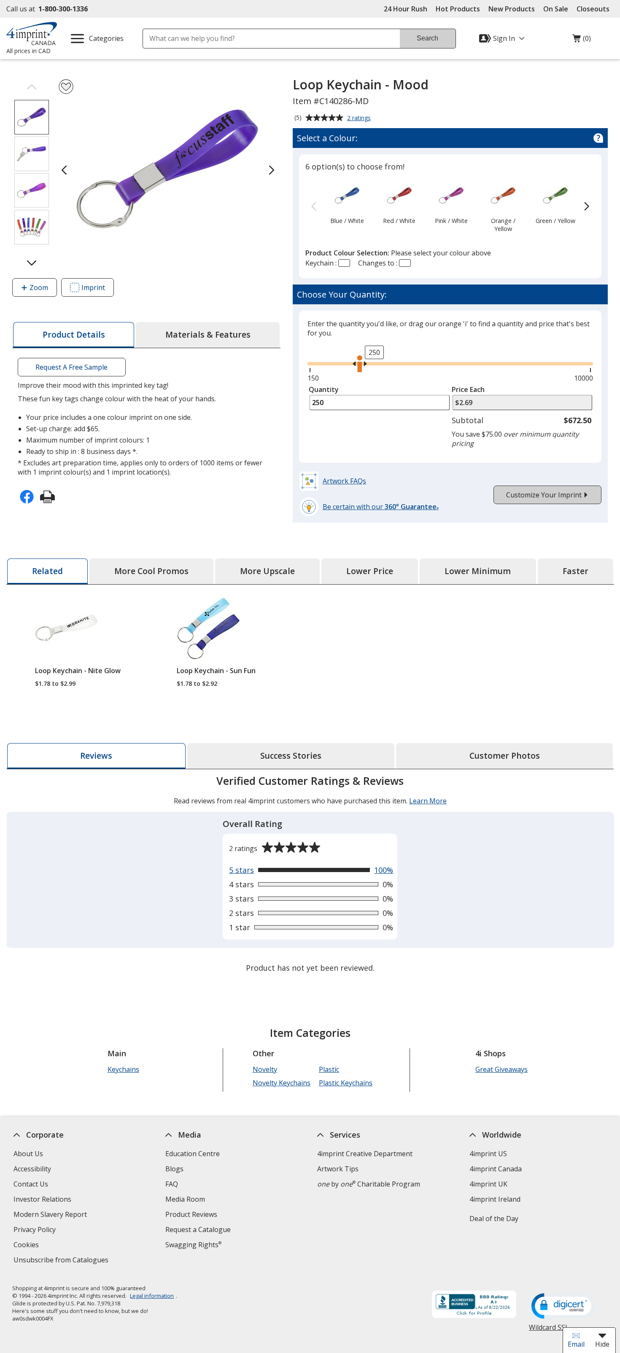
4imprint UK (488, 1184)
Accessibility (32, 1168)
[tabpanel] (310, 875)
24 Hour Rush (405, 8)
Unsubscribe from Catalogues (62, 1261)
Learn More (428, 800)
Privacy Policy (35, 1230)
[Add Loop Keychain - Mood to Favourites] (66, 87)
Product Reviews (191, 1214)
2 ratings (360, 118)
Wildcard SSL (549, 1330)
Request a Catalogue (198, 1229)
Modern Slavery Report (51, 1215)
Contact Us (30, 1184)
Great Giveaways (501, 1069)
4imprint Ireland (494, 1199)
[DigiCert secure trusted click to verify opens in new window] (563, 1307)
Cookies (27, 1245)
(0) (581, 40)
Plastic (329, 1069)
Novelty (265, 1069)
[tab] (73, 335)
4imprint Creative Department (364, 1153)
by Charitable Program (368, 1184)
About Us (28, 1153)
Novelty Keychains (281, 1082)
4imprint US (488, 1153)
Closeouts (593, 8)
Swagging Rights (193, 1244)
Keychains (123, 1069)
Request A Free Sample (71, 367)
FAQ (171, 1184)
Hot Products (458, 8)
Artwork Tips (338, 1168)
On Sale (555, 8)
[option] (347, 203)
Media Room (185, 1199)
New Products (511, 8)
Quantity (324, 389)
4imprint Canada (495, 1168)
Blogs (174, 1168)
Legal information (152, 1295)
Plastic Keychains (345, 1082)
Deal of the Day (493, 1218)
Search (427, 38)
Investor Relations (43, 1200)
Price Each (468, 389)
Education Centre (192, 1153)
